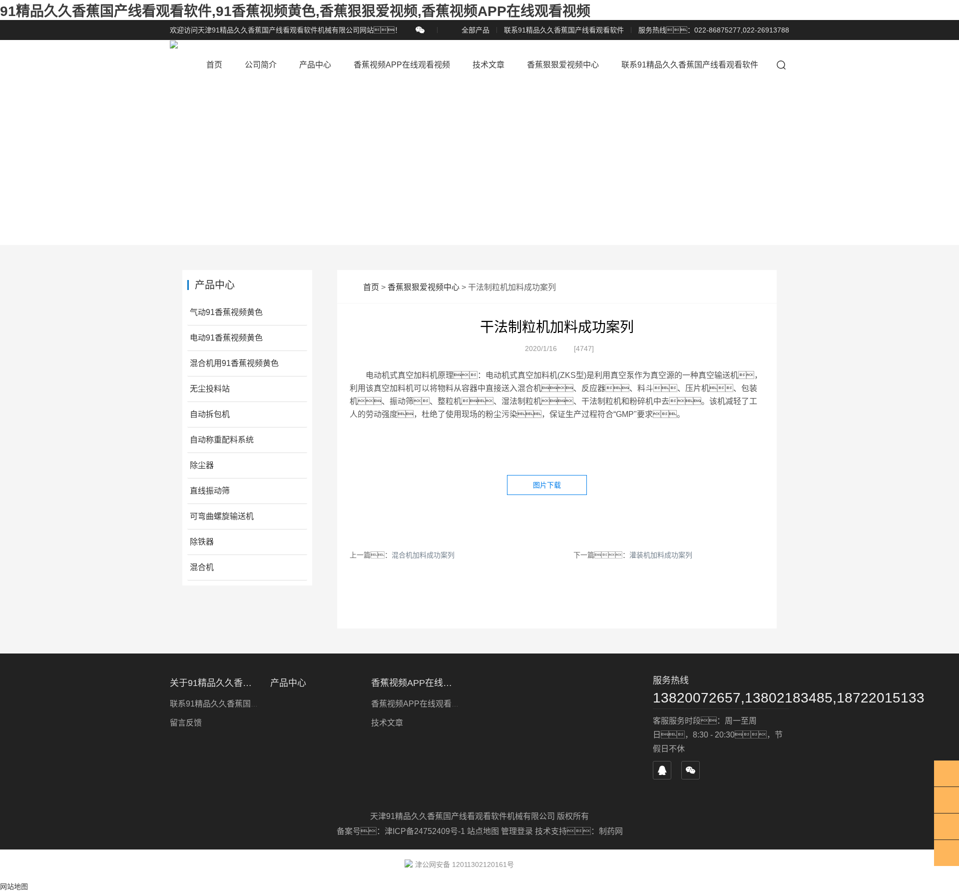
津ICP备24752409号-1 (426, 831)
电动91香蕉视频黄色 (226, 338)
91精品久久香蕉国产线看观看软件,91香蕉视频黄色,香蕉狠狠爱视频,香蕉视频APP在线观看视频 (295, 11)
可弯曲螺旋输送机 (222, 516)
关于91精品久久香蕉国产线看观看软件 (214, 683)
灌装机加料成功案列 (660, 555)
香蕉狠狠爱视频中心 (563, 64)
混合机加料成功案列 (423, 555)
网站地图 (14, 886)
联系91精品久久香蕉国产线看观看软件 (564, 30)
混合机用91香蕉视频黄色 (234, 363)
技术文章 (488, 64)
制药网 (611, 831)
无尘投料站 (210, 388)
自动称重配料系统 (222, 440)
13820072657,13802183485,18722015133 (721, 698)
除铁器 (202, 542)
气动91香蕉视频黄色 (226, 312)
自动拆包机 (210, 414)
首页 (214, 64)
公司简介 (261, 64)
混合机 (202, 567)
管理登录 (517, 831)
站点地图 (483, 831)
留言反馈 (186, 722)
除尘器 (202, 465)
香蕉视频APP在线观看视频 (402, 64)
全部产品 (475, 30)
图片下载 (547, 485)
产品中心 (315, 64)
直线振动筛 (210, 490)
